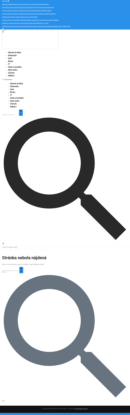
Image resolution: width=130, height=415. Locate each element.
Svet (10, 58)
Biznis (10, 61)
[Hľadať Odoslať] (21, 112)
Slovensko (12, 55)
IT (9, 64)
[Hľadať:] (12, 114)
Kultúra (11, 75)
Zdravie (11, 72)
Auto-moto (12, 70)
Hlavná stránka (14, 52)
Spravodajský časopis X (81, 409)
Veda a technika (15, 67)
